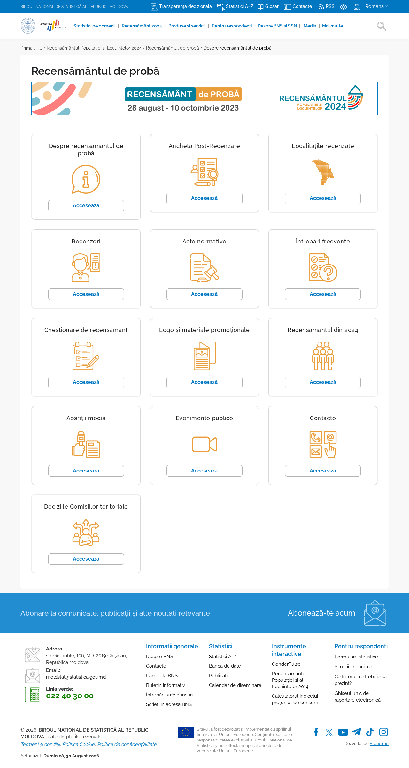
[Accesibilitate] (343, 6)
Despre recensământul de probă (238, 47)
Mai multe (332, 25)
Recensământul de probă (172, 47)
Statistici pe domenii (94, 25)
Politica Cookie (78, 744)
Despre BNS (159, 656)
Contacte (156, 666)
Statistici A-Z (222, 656)
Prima (26, 47)
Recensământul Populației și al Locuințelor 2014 (290, 680)
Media (310, 25)
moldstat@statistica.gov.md (76, 677)
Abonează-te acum (321, 613)
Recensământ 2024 (142, 25)
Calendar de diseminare (235, 685)
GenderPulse (286, 664)
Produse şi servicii (187, 25)
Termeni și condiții (40, 744)
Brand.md (379, 743)
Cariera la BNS (162, 676)
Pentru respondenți (232, 25)
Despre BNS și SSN (279, 25)
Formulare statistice (356, 657)
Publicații (218, 676)
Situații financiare (353, 667)
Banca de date (225, 666)
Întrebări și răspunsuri (169, 695)
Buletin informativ (165, 685)
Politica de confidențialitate (127, 744)
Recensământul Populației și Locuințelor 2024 (94, 47)
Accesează (86, 206)
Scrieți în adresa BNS (169, 704)
